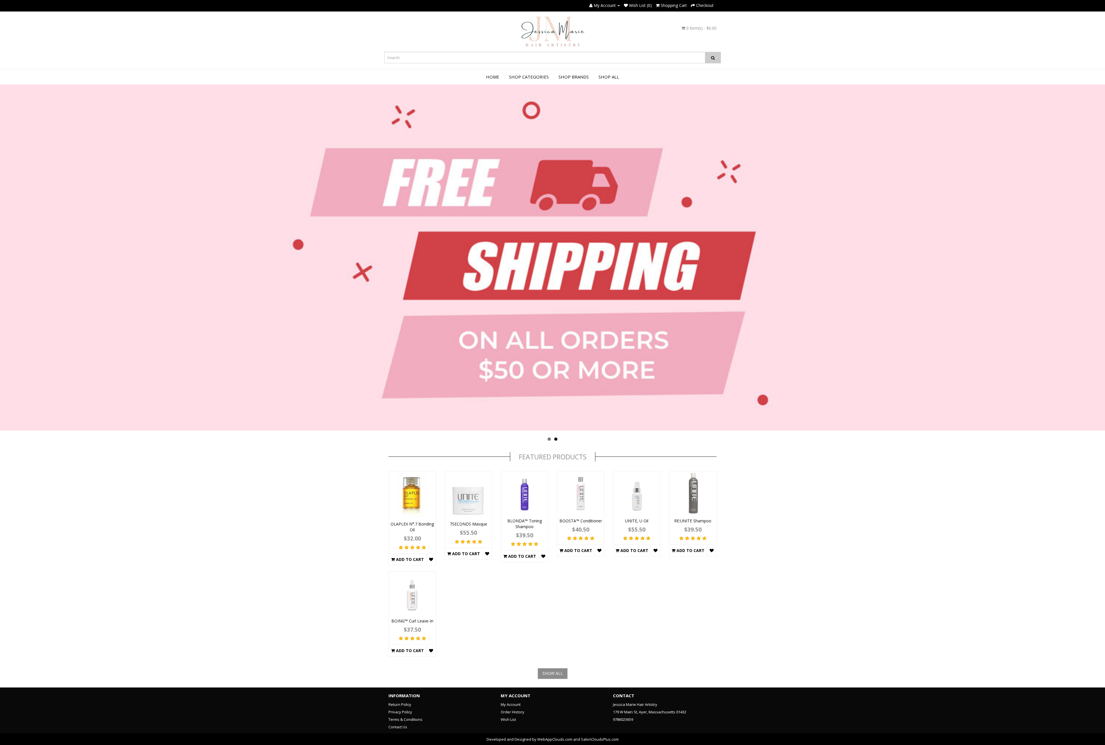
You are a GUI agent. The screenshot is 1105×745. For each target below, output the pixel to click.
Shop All (609, 77)
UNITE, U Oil (636, 521)
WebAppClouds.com (554, 739)
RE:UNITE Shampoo (692, 521)
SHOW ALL (552, 673)
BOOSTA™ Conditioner (580, 521)
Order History (512, 712)
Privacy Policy (400, 712)
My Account (511, 704)
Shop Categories (529, 77)
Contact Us (397, 726)
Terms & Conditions (405, 719)
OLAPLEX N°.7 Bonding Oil (412, 526)
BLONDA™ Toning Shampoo (524, 523)
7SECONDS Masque (468, 524)
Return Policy (399, 704)
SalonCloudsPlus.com (600, 739)
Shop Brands (574, 77)
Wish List (508, 719)
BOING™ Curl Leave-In (412, 621)
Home (492, 77)
